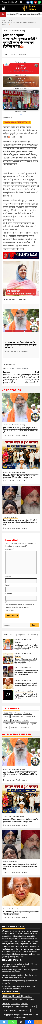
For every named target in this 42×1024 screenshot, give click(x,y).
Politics (5, 517)
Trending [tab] (33, 635)
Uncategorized (25, 727)
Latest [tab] (9, 635)
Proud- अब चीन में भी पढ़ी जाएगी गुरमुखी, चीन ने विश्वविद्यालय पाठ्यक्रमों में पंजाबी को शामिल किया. (26, 696)
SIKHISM (25, 368)
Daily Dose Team (21, 54)
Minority (6, 720)
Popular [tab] (21, 635)
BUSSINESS (8, 713)
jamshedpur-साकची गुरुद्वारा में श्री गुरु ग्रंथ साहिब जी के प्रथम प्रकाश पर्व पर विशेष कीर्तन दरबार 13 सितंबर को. (20, 430)
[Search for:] (16, 625)
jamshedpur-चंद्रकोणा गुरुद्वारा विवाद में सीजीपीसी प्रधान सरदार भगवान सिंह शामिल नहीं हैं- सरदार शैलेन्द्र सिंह (20, 522)
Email (8, 585)
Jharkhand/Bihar (17, 717)
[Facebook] (28, 2)
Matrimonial (30, 717)
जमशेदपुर (6, 127)
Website (8, 594)
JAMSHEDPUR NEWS (14, 368)
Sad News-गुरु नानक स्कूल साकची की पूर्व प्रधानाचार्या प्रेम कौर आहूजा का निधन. (26, 684)
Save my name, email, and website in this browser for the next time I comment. (20, 607)
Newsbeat (16, 720)
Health (6, 717)
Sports (33, 724)
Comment (9, 549)
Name (8, 577)
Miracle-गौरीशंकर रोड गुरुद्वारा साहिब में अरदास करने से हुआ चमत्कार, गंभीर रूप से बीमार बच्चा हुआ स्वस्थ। (20, 476)
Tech (5, 727)
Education (27, 713)
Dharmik (5, 31)
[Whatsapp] (39, 2)
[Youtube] (35, 2)
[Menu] (3, 8)
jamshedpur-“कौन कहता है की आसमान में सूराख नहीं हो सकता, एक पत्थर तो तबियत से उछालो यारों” (30, 377)
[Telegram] (31, 2)
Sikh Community (14, 31)
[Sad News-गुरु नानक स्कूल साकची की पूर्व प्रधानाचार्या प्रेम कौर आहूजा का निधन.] (8, 683)
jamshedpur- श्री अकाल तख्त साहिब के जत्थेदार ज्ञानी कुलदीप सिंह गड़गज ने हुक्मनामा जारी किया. (12, 377)
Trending (22, 31)
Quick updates (9, 724)
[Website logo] (31, 8)
